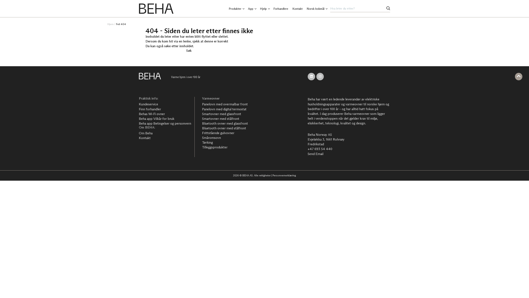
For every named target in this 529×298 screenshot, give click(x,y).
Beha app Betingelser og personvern (165, 123)
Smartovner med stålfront (220, 119)
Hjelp (263, 9)
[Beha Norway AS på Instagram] (320, 76)
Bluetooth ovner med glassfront (225, 123)
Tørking (207, 142)
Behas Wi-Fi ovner (152, 114)
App (250, 9)
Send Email (315, 154)
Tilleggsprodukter (215, 147)
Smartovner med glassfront (221, 114)
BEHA (156, 8)
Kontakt (297, 9)
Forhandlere (280, 9)
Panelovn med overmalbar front (225, 104)
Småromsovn (211, 138)
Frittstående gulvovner (218, 133)
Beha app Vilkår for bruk (156, 119)
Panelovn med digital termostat (224, 109)
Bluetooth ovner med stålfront (224, 128)
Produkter (235, 9)
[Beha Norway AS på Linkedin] (311, 76)
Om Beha (146, 133)
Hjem (110, 24)
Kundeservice (148, 104)
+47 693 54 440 (320, 149)
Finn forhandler (150, 109)
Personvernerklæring (284, 175)
